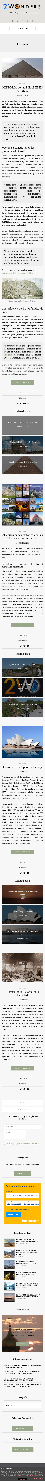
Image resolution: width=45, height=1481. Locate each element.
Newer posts (22, 1109)
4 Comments (22, 398)
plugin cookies (39, 1478)
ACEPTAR (23, 1479)
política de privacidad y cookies (28, 1475)
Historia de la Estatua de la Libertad (23, 993)
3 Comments (22, 1084)
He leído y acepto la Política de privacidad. (23, 1144)
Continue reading (22, 382)
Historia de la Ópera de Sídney (22, 767)
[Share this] (17, 404)
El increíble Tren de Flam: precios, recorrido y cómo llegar (27, 1252)
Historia (22, 83)
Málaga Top (23, 1173)
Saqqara (8, 354)
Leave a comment (22, 640)
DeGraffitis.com (22, 1449)
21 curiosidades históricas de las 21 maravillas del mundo (22, 536)
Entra (22, 1344)
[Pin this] (28, 404)
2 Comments (22, 867)
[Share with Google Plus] (24, 404)
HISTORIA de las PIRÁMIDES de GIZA (22, 89)
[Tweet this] (21, 404)
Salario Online (22, 1428)
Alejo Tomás (9, 1384)
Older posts (22, 1103)
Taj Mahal (20, 571)
